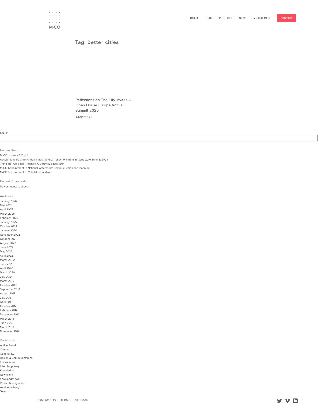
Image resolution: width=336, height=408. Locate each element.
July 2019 (6, 276)
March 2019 (7, 281)
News (242, 18)
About (194, 18)
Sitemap (81, 400)
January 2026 (8, 201)
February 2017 (8, 310)
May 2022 (6, 251)
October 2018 (8, 285)
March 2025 (7, 213)
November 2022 (10, 234)
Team (208, 18)
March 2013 (7, 327)
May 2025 (6, 205)
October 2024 (8, 226)
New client (6, 374)
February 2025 (9, 218)
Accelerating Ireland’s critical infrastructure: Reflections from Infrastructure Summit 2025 (54, 159)
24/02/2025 (83, 117)
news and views (9, 379)
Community (7, 353)
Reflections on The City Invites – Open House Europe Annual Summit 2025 (103, 105)
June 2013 (6, 323)
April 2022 (6, 255)
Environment (8, 362)
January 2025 (8, 222)
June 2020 (6, 264)
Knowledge (7, 370)
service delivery (9, 387)
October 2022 (8, 239)
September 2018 (10, 289)
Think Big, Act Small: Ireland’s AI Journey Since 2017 (32, 164)
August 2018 (7, 293)
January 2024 (8, 230)
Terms (66, 400)
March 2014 (7, 318)
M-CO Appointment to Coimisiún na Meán (25, 172)
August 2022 (8, 243)
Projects (225, 18)
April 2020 (6, 268)
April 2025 (6, 209)
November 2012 (9, 331)
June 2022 (6, 247)
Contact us (46, 400)
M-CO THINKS (261, 18)
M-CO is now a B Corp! (14, 155)
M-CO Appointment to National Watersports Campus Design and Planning (45, 168)
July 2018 (6, 297)
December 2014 (9, 314)
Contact (287, 18)
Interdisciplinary (9, 366)
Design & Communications (16, 358)
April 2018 (6, 302)
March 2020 (7, 272)
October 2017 (8, 306)
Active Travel (8, 345)
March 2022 (7, 260)
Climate (4, 349)
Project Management (12, 383)
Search (4, 133)
